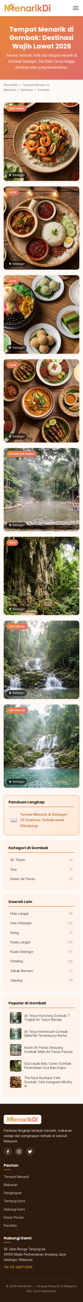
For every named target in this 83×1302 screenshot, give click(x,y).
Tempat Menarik (16, 1177)
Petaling (41, 961)
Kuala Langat (41, 942)
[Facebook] (8, 1151)
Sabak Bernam (41, 971)
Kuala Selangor (41, 952)
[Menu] (75, 8)
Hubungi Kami (14, 1209)
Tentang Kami (14, 1201)
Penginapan (13, 1193)
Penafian (10, 1225)
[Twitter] (30, 1151)
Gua (41, 869)
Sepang (41, 980)
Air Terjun (41, 860)
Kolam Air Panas (41, 879)
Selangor (27, 89)
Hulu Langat (41, 913)
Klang (41, 933)
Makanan (11, 1185)
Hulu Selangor (41, 923)
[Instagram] (19, 1151)
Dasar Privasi (14, 1217)
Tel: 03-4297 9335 (18, 1267)
